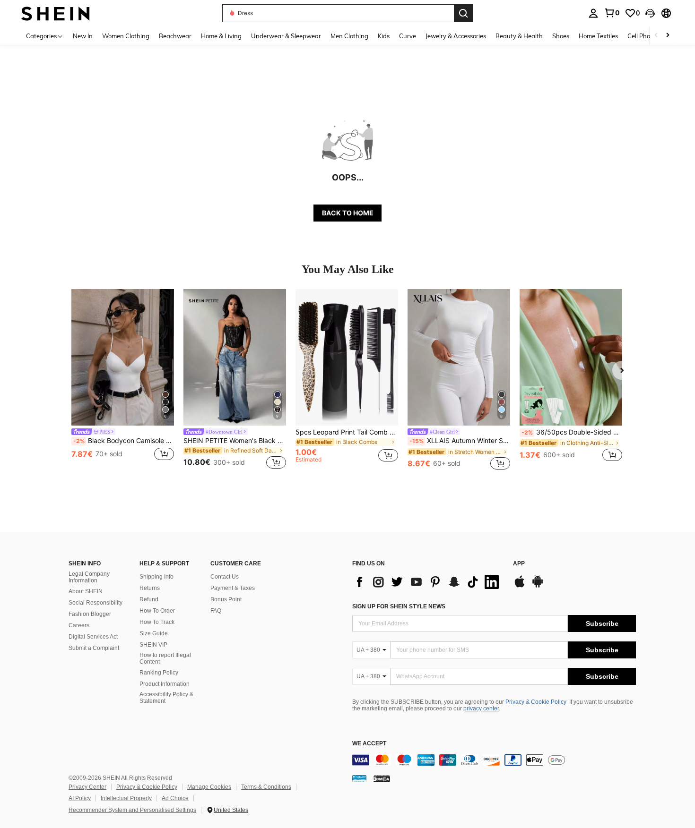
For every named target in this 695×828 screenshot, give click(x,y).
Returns (149, 588)
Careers (79, 625)
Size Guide (153, 633)
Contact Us (224, 576)
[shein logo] (55, 13)
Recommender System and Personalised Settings (132, 810)
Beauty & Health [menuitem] (519, 36)
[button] (650, 13)
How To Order (157, 610)
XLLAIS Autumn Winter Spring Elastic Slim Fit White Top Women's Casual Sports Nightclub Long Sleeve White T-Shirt (459, 440)
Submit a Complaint (94, 648)
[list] (428, 582)
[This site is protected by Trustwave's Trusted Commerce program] (359, 778)
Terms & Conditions (266, 787)
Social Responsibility (95, 602)
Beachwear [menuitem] (175, 36)
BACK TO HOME (348, 213)
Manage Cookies (209, 787)
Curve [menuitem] (407, 36)
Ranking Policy (158, 672)
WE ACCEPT (369, 744)
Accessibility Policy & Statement (166, 697)
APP (519, 564)
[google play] (537, 586)
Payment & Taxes (232, 588)
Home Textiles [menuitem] (598, 36)
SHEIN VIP (153, 644)
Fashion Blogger (90, 614)
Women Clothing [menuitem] (125, 36)
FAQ (215, 610)
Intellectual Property (126, 798)
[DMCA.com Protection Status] (382, 778)
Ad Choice (175, 798)
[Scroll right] (667, 35)
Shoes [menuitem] (560, 36)
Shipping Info (156, 576)
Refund (148, 599)
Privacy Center (87, 787)
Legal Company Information (89, 577)
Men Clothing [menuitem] (349, 36)
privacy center (481, 708)
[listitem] (122, 380)
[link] (612, 12)
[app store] (519, 586)
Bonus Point (226, 599)
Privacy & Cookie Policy (535, 702)
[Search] (463, 13)
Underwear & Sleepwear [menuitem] (286, 36)
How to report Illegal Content (165, 658)
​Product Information (164, 684)
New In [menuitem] (83, 36)
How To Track (156, 622)
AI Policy (80, 798)
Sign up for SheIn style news (398, 606)
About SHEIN (86, 591)
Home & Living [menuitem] (221, 36)
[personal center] (593, 13)
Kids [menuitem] (384, 36)
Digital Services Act (93, 636)
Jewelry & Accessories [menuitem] (456, 36)
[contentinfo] (494, 760)
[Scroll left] (656, 35)
